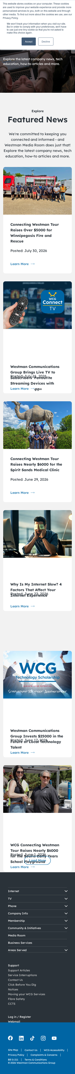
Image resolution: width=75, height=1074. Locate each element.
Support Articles (19, 965)
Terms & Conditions (36, 1054)
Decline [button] (46, 41)
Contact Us (15, 975)
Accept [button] (28, 41)
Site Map (13, 1045)
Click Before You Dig (22, 980)
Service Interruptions (22, 970)
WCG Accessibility (54, 1045)
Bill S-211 (13, 1054)
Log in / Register (19, 1007)
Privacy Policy (16, 1050)
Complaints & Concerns (44, 1050)
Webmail (14, 1012)
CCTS (11, 999)
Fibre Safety (16, 994)
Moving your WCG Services (26, 989)
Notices (13, 984)
